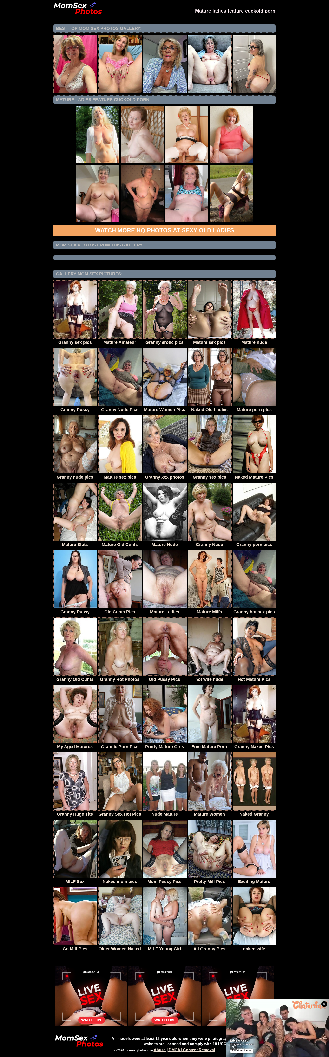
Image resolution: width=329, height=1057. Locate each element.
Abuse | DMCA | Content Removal (184, 1050)
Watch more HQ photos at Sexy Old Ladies (164, 230)
